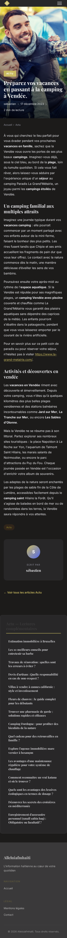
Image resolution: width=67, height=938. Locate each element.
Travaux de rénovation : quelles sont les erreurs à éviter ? (32, 664)
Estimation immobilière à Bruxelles (31, 641)
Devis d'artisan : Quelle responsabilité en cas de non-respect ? (33, 676)
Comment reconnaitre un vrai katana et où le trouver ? (32, 779)
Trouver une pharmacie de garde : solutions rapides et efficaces (30, 713)
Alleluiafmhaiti (17, 857)
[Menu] (59, 3)
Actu (9, 73)
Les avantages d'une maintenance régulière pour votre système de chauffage (30, 765)
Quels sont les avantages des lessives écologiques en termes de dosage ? (32, 791)
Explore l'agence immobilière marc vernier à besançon (31, 750)
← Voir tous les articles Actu (23, 592)
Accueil (8, 124)
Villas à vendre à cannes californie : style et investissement (31, 689)
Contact (8, 914)
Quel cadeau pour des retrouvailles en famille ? (33, 738)
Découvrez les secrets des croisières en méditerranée (31, 804)
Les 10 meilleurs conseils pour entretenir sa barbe (28, 651)
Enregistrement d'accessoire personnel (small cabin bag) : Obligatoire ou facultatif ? (27, 818)
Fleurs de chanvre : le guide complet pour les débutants (32, 701)
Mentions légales (14, 908)
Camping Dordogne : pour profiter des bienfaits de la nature (33, 726)
